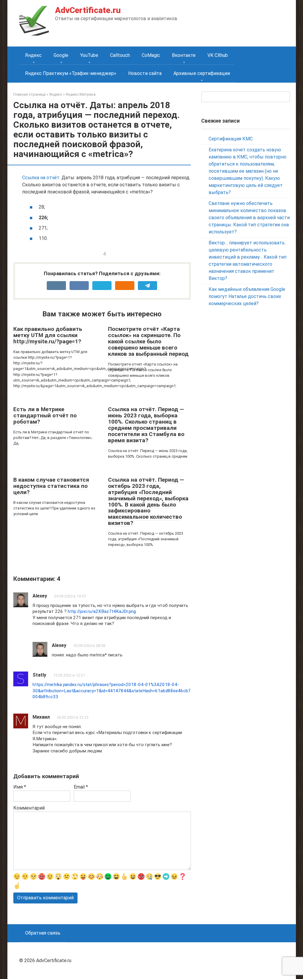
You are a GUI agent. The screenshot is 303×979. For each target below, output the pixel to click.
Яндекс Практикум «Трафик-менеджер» (70, 73)
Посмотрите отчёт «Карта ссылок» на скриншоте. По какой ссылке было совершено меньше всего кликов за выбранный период (148, 341)
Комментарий (29, 808)
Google (61, 55)
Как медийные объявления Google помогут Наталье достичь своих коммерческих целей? (247, 296)
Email (81, 787)
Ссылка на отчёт (40, 177)
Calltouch (120, 55)
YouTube (89, 55)
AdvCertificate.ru (88, 10)
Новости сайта (145, 73)
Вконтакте (184, 55)
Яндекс (33, 55)
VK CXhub (217, 55)
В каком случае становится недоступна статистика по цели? (51, 486)
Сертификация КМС (231, 139)
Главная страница (29, 94)
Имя (19, 787)
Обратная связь (42, 933)
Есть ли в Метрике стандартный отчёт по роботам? (45, 415)
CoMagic (151, 55)
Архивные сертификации (201, 73)
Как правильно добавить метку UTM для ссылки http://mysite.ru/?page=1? (47, 335)
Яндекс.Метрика (81, 94)
